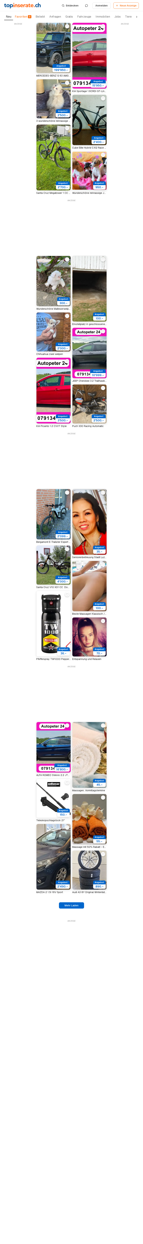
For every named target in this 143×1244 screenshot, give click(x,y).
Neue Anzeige (128, 5)
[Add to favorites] (67, 26)
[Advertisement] (18, 78)
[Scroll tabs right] (136, 17)
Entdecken (72, 5)
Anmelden (101, 5)
